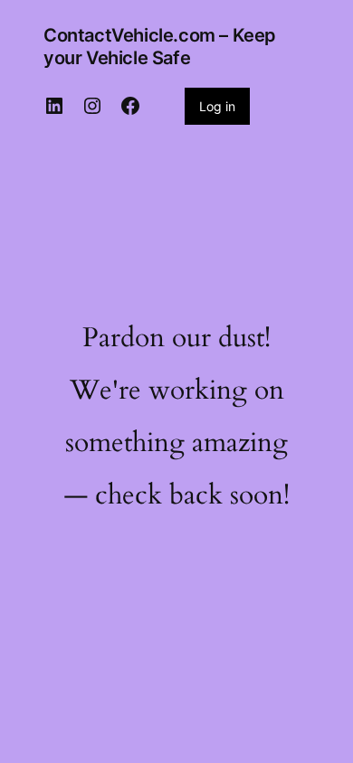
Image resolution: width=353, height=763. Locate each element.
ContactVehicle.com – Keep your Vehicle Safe (159, 46)
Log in (217, 106)
